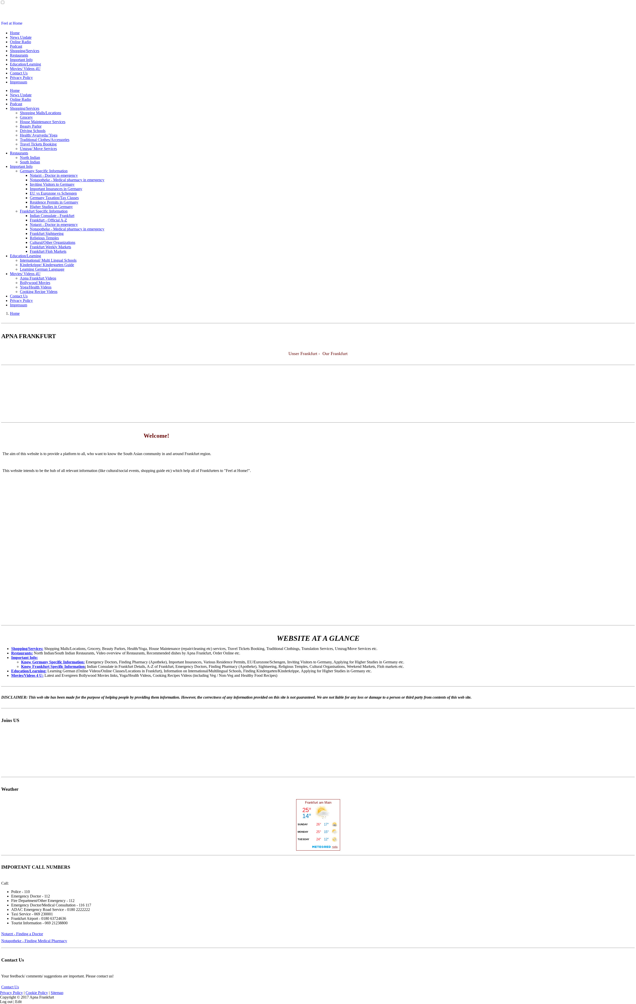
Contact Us (19, 73)
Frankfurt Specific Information (44, 211)
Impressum (18, 82)
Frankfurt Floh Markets (48, 251)
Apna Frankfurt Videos (38, 278)
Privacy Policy (21, 77)
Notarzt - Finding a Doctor (22, 934)
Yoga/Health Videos (35, 287)
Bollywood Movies (35, 283)
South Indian (30, 162)
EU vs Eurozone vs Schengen (53, 193)
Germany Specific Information (44, 171)
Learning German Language (42, 269)
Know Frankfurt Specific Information (53, 666)
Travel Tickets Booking (38, 144)
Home (15, 33)
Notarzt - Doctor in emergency (54, 175)
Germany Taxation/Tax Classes (54, 198)
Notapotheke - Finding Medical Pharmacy (34, 941)
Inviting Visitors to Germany (52, 184)
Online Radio (20, 42)
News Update (21, 37)
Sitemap (57, 993)
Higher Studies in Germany (51, 207)
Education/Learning (25, 64)
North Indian (30, 157)
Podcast (16, 46)
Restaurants (19, 55)
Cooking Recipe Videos (38, 291)
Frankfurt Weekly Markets (50, 247)
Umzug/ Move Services (38, 148)
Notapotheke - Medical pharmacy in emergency (67, 180)
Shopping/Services (24, 51)
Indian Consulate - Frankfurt (52, 216)
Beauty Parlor (30, 126)
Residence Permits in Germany (54, 202)
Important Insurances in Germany (56, 189)
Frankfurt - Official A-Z (48, 220)
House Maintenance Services (42, 122)
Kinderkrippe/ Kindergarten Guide (47, 265)
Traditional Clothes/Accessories (44, 140)
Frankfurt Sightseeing (47, 233)
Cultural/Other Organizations (52, 242)
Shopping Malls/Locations (40, 113)
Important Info (21, 60)
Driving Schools (32, 131)
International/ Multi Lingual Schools (48, 260)
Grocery (26, 117)
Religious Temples (44, 238)
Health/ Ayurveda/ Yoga (38, 135)
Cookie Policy (37, 993)
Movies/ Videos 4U (25, 69)
